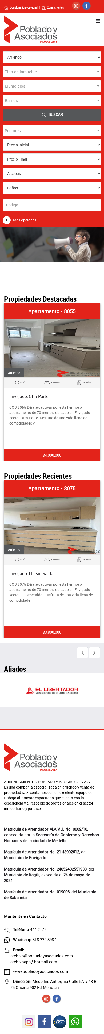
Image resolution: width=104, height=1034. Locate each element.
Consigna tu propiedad (24, 7)
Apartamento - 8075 (52, 488)
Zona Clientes (55, 7)
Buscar (56, 114)
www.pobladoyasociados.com (40, 971)
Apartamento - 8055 (52, 311)
